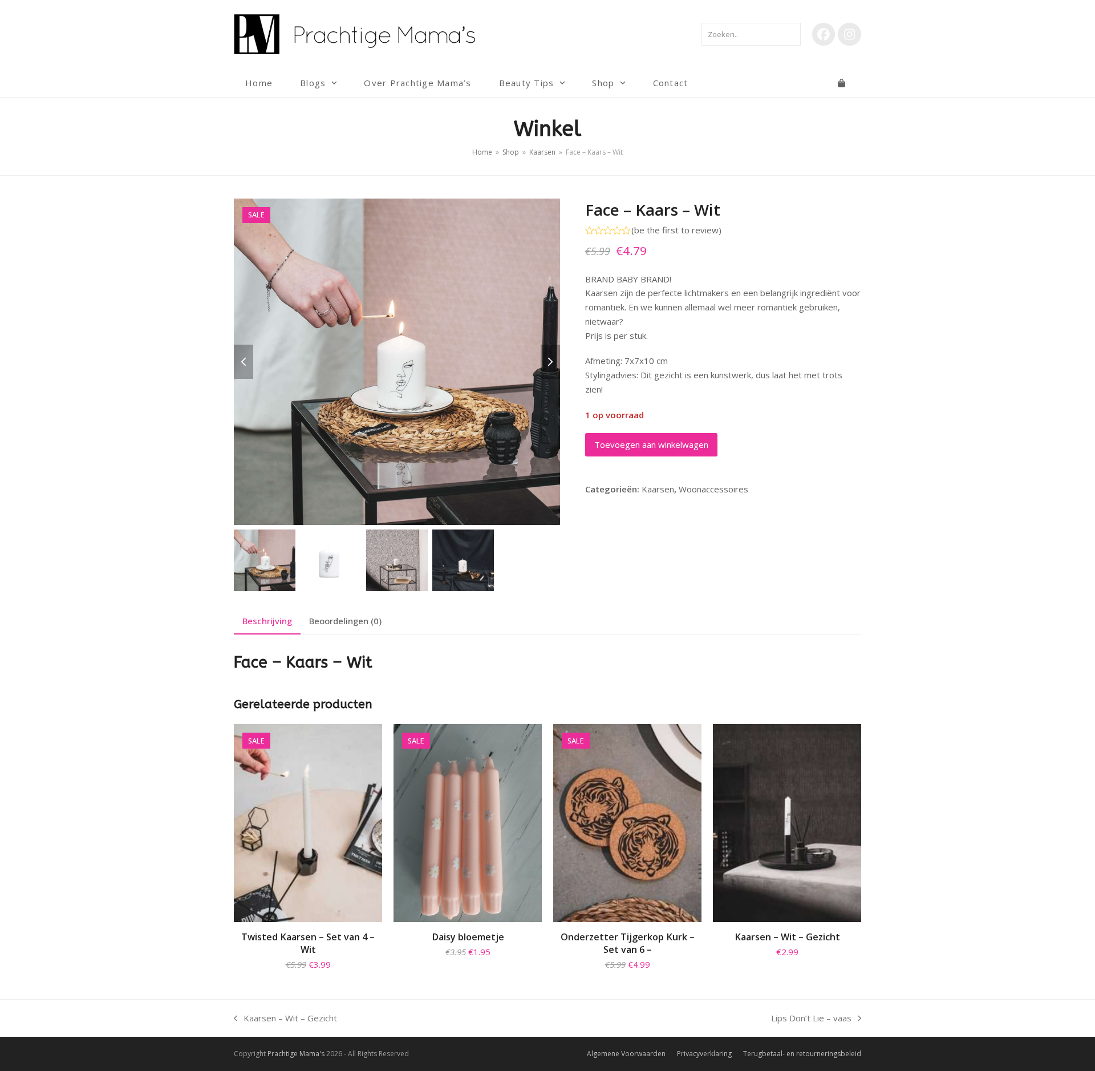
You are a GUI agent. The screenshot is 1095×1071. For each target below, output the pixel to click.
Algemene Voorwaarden (626, 1053)
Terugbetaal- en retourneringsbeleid (802, 1053)
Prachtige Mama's (296, 1053)
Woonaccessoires (713, 489)
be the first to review (676, 230)
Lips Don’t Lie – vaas (811, 1018)
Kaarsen (658, 489)
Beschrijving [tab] (267, 621)
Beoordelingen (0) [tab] (345, 621)
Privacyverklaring (704, 1053)
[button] (841, 82)
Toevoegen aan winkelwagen (651, 444)
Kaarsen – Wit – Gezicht (285, 1018)
